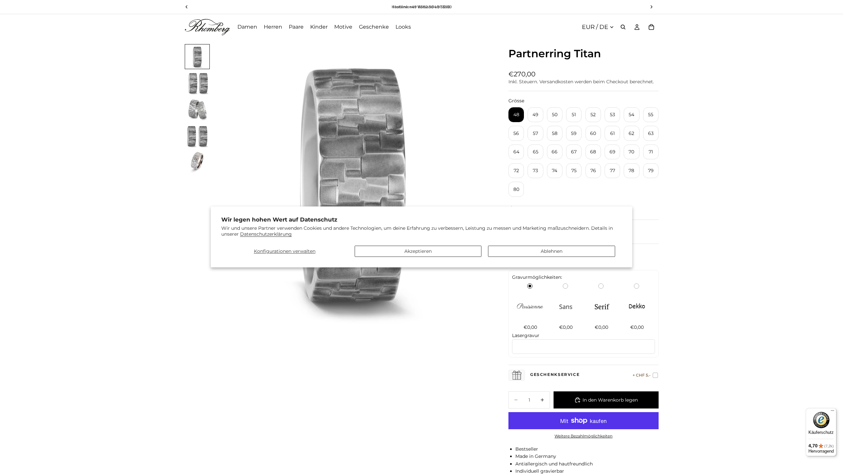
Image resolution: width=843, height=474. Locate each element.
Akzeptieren (418, 251)
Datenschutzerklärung (266, 234)
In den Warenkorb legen (610, 400)
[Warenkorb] (651, 27)
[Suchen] (623, 27)
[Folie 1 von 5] (197, 56)
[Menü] (832, 412)
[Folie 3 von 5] (197, 109)
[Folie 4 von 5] (197, 136)
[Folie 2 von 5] (197, 83)
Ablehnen (551, 251)
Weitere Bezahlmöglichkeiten (583, 436)
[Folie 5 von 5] (197, 162)
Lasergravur (525, 335)
